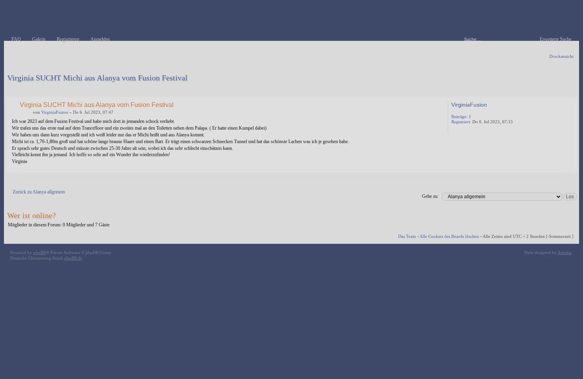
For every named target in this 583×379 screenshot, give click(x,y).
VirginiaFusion (54, 112)
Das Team (407, 236)
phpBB (39, 252)
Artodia (564, 252)
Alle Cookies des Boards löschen (449, 236)
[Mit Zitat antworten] (421, 104)
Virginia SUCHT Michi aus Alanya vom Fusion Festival (97, 77)
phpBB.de (73, 258)
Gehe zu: (430, 196)
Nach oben (569, 167)
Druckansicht (561, 56)
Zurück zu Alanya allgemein (39, 192)
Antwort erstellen (31, 89)
